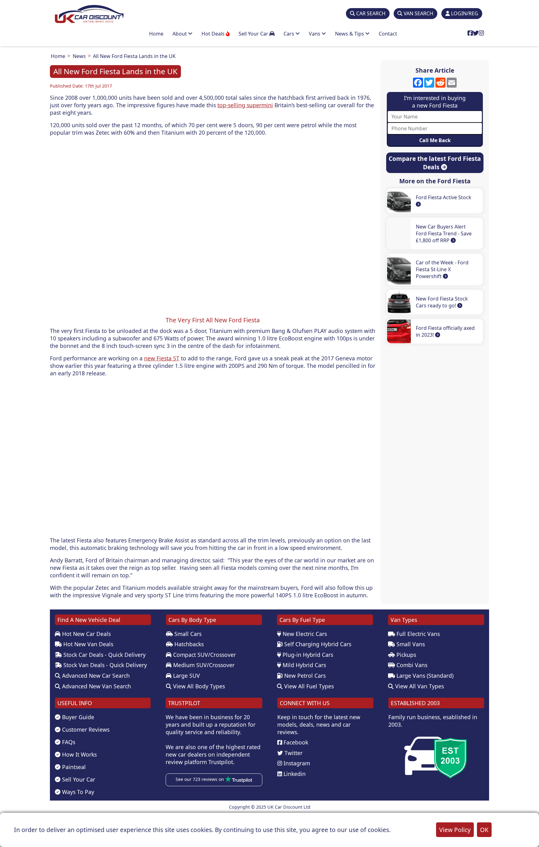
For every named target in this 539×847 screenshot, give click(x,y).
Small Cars (187, 634)
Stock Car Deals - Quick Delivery (104, 654)
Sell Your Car (254, 33)
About (180, 33)
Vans (315, 33)
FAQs (68, 742)
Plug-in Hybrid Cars (307, 654)
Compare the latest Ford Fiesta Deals (435, 162)
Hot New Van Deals (87, 644)
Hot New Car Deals (86, 634)
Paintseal (73, 767)
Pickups (405, 654)
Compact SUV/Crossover (204, 654)
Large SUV (186, 675)
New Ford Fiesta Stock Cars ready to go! (442, 302)
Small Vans (410, 644)
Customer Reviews (85, 729)
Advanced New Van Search (96, 686)
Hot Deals (214, 33)
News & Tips (350, 33)
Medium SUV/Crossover (203, 665)
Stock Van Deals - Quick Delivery (104, 665)
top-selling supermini (245, 105)
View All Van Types (419, 686)
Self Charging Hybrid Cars (317, 644)
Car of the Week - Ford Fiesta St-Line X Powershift (442, 269)
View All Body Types (198, 686)
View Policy (455, 829)
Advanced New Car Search (95, 675)
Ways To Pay (77, 792)
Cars (289, 33)
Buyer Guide (77, 717)
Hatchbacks (188, 644)
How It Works (79, 754)
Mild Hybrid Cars (303, 665)
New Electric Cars (304, 634)
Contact (388, 33)
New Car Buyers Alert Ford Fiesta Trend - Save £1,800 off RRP (444, 233)
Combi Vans (411, 665)
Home (156, 33)
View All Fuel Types (308, 686)
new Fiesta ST (161, 358)
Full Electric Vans (417, 634)
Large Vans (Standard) (424, 675)
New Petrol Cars (304, 675)
